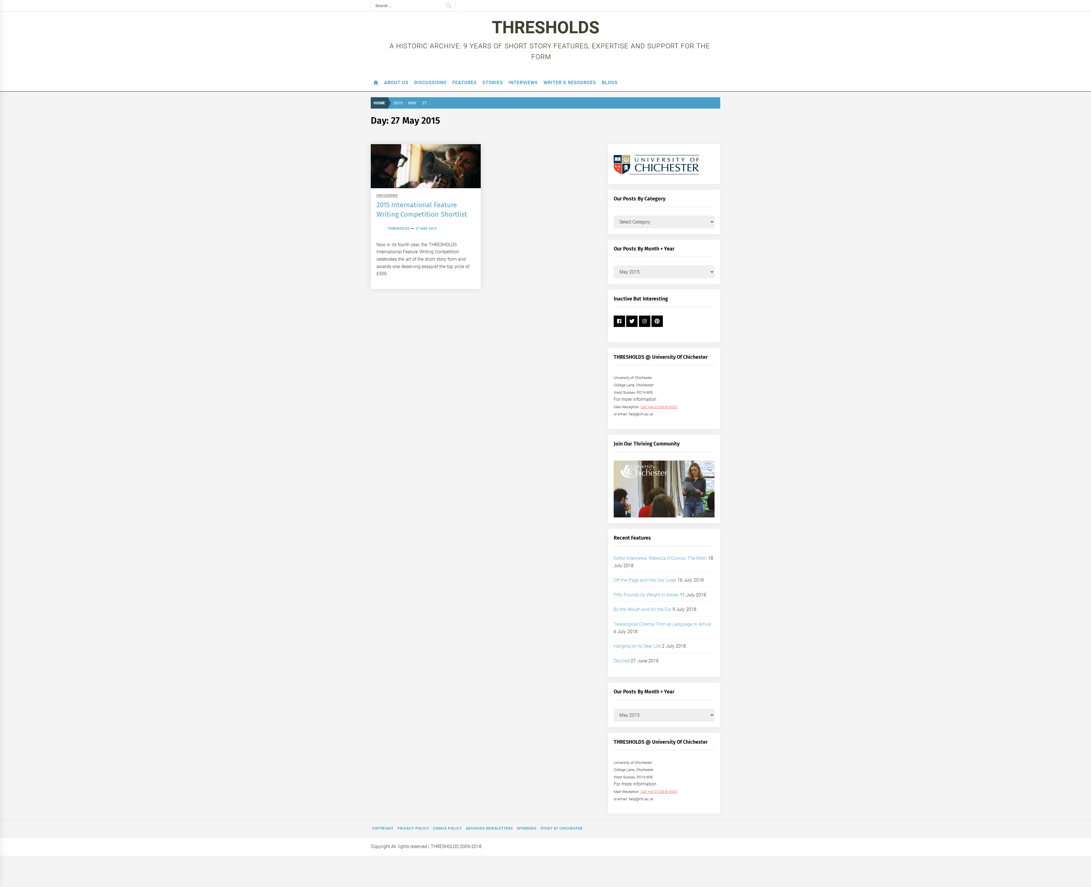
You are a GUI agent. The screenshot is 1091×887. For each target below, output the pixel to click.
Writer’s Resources (570, 82)
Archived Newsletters (489, 828)
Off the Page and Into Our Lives (645, 580)
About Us (396, 82)
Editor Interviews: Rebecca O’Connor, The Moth (660, 558)
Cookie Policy (447, 828)
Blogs (610, 82)
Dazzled (622, 661)
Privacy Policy (413, 828)
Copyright (382, 828)
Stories (492, 82)
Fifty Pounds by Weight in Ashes (646, 595)
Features (464, 82)
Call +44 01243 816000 (659, 407)
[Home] (376, 82)
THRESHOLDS (545, 27)
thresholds (398, 229)
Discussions (430, 82)
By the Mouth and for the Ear (642, 609)
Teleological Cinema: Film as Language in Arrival (662, 624)
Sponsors (526, 828)
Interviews (523, 82)
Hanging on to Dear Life (637, 646)
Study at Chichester (562, 828)
